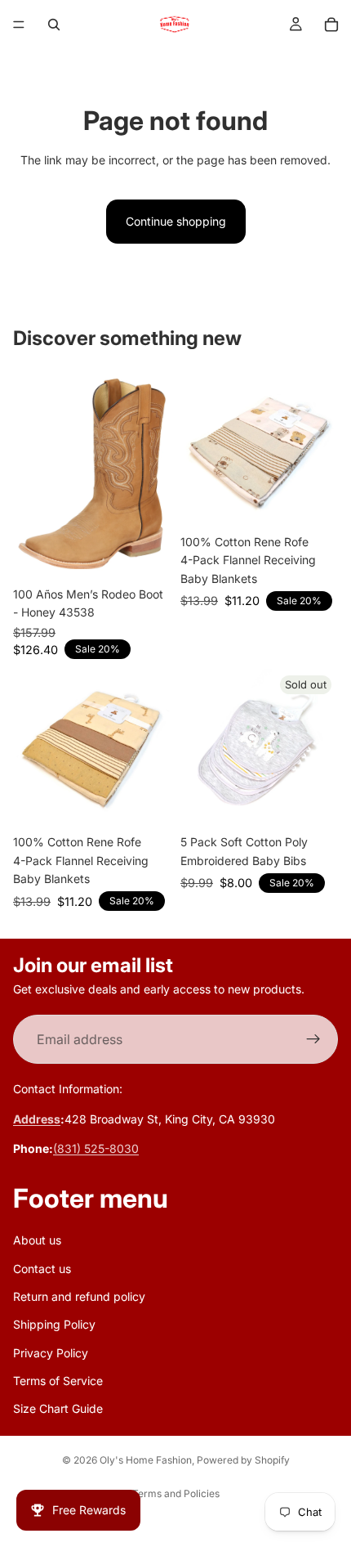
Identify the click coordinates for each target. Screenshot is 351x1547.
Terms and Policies (176, 1493)
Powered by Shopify (243, 1460)
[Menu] (19, 24)
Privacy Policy (50, 1353)
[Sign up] (313, 1040)
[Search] (54, 25)
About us (37, 1240)
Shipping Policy (54, 1325)
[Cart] (331, 25)
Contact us (42, 1269)
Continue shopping (176, 221)
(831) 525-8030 (96, 1149)
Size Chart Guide (58, 1409)
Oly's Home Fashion (146, 1460)
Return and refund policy (79, 1296)
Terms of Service (58, 1381)
